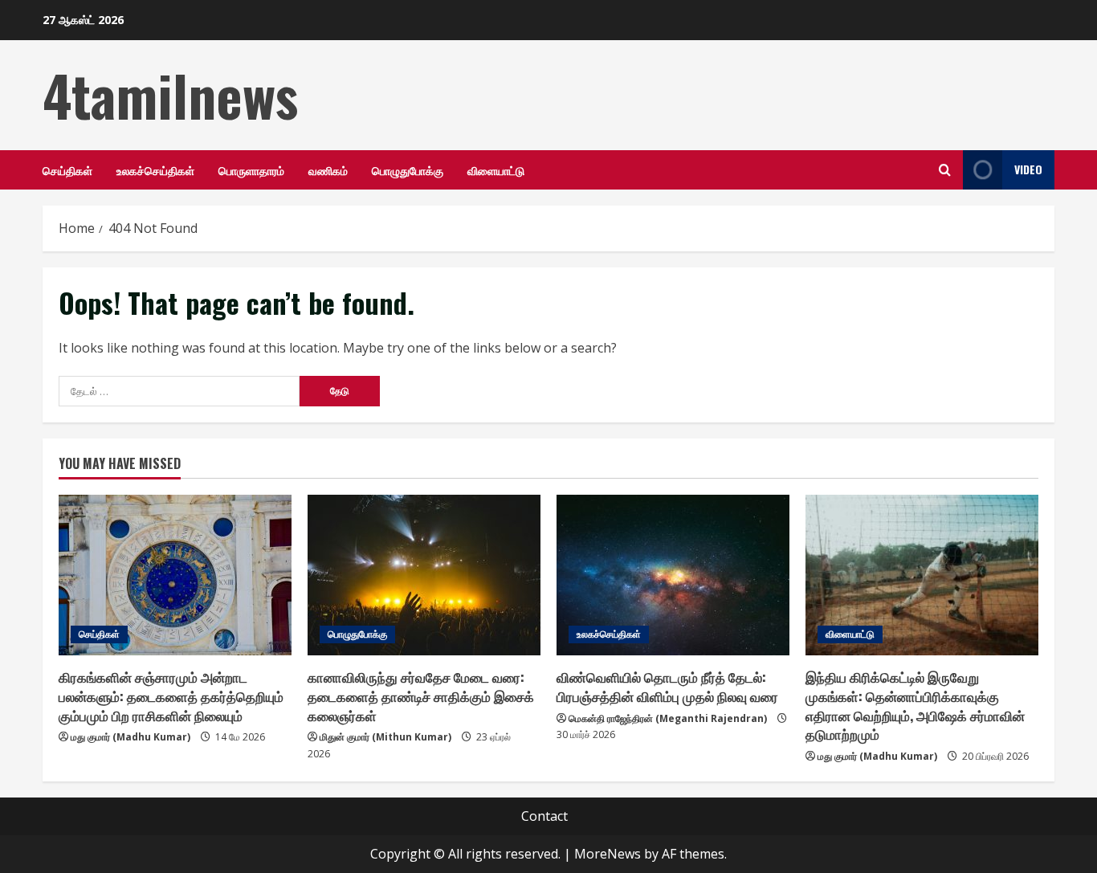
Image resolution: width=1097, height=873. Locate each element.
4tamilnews (170, 95)
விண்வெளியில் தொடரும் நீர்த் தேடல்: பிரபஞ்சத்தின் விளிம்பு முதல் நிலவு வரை (667, 686)
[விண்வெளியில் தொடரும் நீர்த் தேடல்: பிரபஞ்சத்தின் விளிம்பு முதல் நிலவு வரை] (673, 575)
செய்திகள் (67, 169)
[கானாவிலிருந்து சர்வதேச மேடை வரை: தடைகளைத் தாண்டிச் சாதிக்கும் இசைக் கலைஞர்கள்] (424, 575)
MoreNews (607, 854)
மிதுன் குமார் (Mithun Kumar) (385, 737)
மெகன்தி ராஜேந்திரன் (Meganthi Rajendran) (668, 718)
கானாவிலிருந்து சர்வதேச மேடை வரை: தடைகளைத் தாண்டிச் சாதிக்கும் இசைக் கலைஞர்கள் (421, 696)
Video (1028, 169)
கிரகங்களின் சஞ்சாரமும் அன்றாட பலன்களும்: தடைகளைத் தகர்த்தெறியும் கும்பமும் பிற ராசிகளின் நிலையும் (171, 696)
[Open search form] (945, 170)
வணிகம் (328, 169)
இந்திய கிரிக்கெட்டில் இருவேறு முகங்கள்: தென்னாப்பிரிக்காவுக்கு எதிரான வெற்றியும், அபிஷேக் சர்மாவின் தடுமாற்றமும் (915, 705)
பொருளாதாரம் (251, 169)
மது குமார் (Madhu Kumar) (130, 737)
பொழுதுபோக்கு (407, 169)
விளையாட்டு (495, 169)
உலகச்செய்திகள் (155, 169)
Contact (544, 816)
